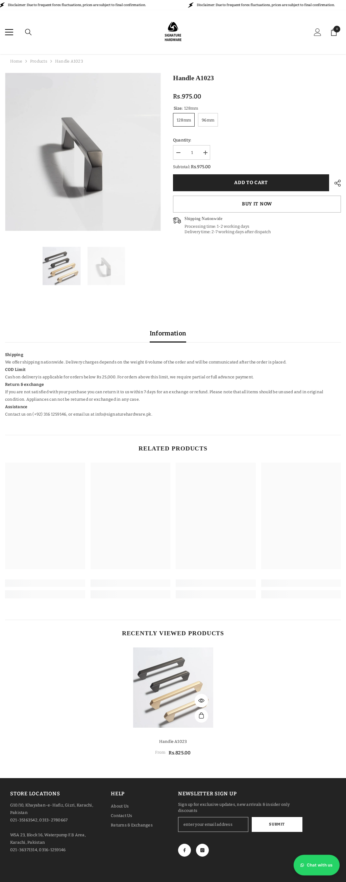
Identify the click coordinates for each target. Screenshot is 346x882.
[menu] (9, 32)
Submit (277, 824)
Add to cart (251, 182)
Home (16, 61)
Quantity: (182, 140)
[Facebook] (184, 850)
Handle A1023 (173, 741)
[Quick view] (201, 700)
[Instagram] (202, 850)
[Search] (28, 32)
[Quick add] (201, 716)
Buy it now (257, 204)
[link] (45, 583)
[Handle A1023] (173, 687)
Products (38, 61)
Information (168, 333)
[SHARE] (335, 183)
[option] (84, 152)
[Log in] (317, 32)
